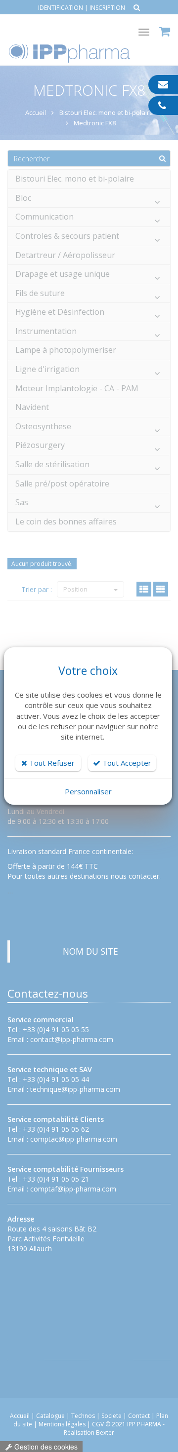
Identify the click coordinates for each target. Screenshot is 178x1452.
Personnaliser (88, 791)
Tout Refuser (51, 763)
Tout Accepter (125, 763)
